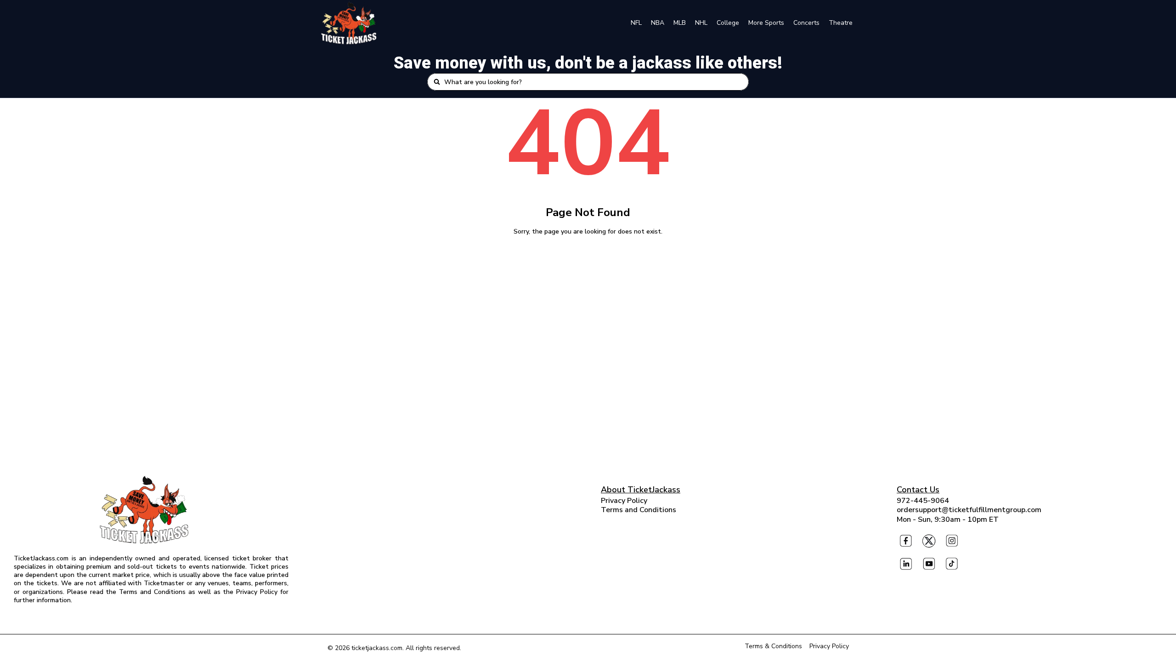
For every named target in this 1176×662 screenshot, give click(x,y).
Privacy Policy (624, 501)
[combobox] (593, 82)
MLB (679, 22)
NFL (636, 22)
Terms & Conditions (773, 646)
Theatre (841, 22)
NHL (701, 22)
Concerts (806, 22)
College (728, 22)
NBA (657, 22)
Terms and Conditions (638, 510)
